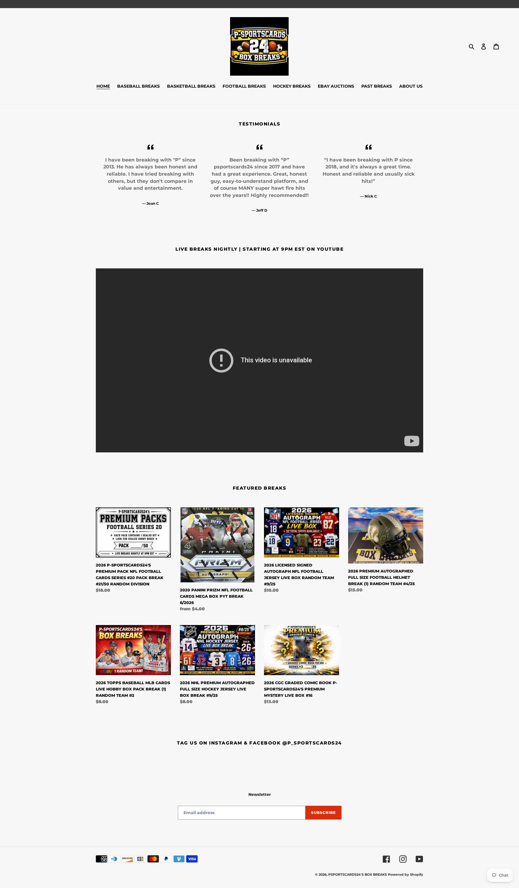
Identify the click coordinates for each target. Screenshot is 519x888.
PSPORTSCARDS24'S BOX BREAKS (357, 874)
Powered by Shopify (405, 874)
